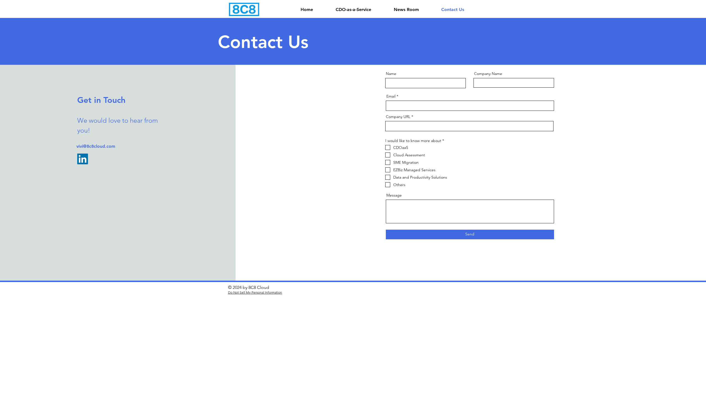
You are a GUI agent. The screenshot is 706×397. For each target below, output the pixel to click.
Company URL (398, 117)
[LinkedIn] (82, 159)
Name (391, 74)
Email (390, 96)
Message (394, 195)
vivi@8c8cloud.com (95, 146)
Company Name (488, 74)
